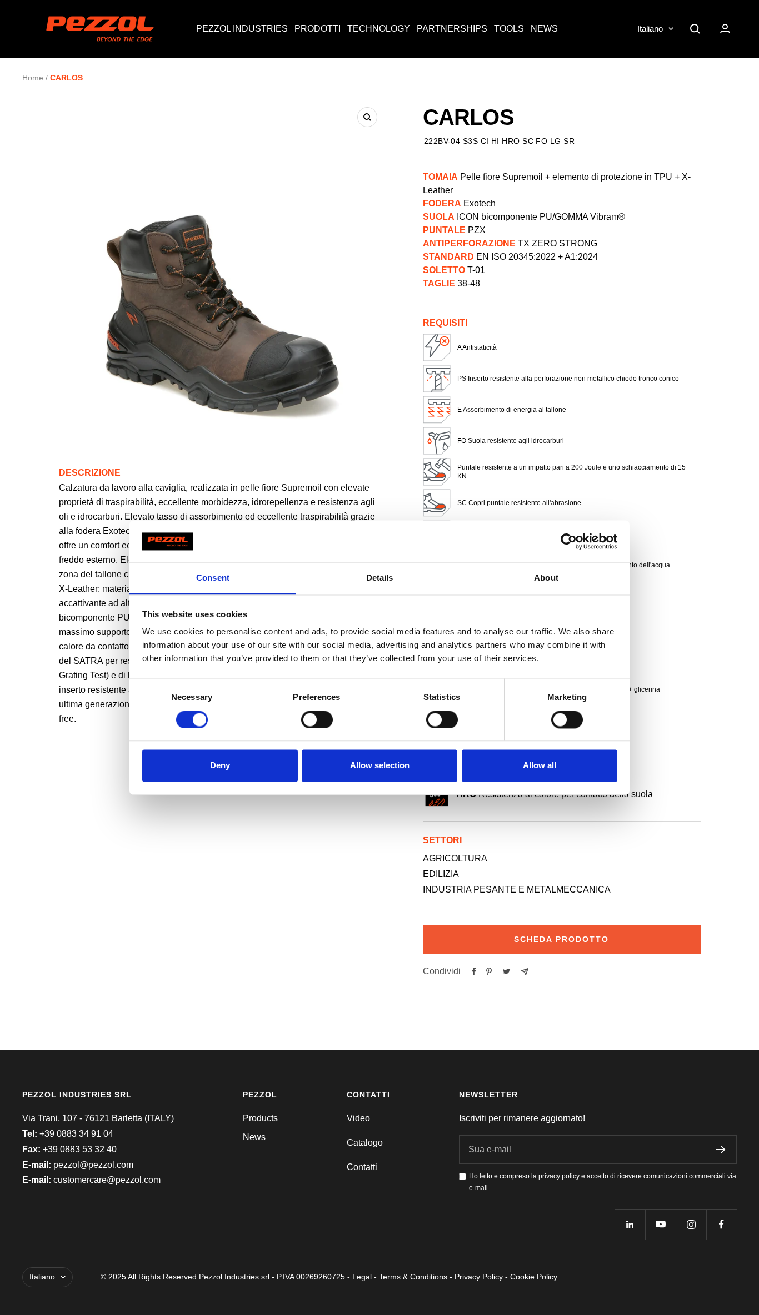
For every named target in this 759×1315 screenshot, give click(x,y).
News (544, 28)
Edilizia (441, 874)
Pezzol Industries (242, 28)
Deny (220, 765)
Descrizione (90, 472)
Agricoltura (455, 858)
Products (260, 1118)
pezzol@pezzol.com (93, 1165)
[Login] (725, 28)
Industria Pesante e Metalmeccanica (517, 889)
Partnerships (452, 28)
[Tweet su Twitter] (506, 971)
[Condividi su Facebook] (474, 971)
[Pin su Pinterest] (489, 971)
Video (358, 1118)
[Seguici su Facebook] (721, 1224)
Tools (509, 28)
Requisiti (445, 323)
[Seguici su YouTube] (660, 1224)
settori (442, 840)
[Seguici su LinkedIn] (630, 1224)
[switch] (317, 719)
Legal (362, 1276)
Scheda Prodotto (561, 939)
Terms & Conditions (413, 1276)
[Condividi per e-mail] (524, 971)
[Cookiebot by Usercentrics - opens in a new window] (568, 541)
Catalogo (365, 1142)
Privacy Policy (479, 1276)
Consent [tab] (212, 578)
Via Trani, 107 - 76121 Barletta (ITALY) (98, 1118)
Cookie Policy (533, 1276)
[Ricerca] (695, 29)
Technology (378, 28)
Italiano (650, 28)
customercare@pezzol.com (107, 1180)
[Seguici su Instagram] (691, 1224)
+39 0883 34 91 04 (76, 1133)
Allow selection (380, 765)
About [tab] (546, 578)
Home (32, 77)
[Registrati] (721, 1149)
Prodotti (317, 28)
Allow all (539, 765)
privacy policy (559, 1176)
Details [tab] (379, 578)
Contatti (362, 1167)
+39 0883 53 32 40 (80, 1149)
